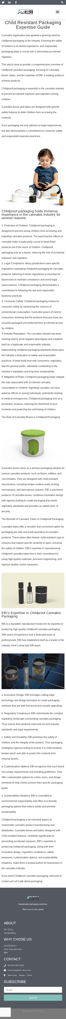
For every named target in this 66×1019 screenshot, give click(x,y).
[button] (62, 2)
